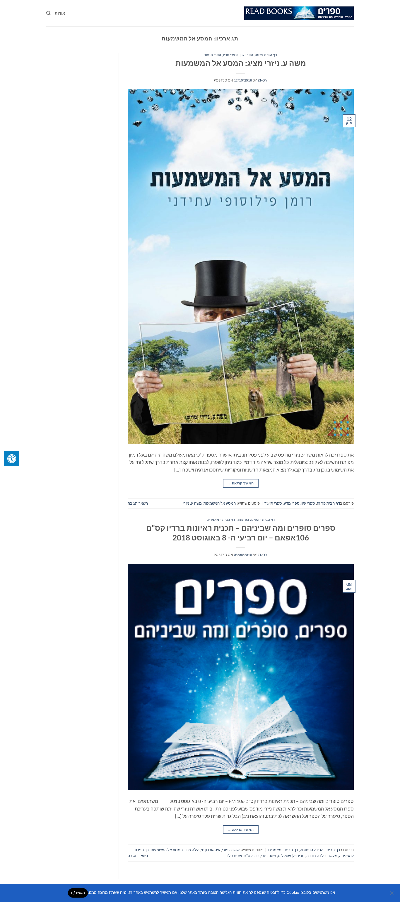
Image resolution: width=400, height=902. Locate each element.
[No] (392, 894)
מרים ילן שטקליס (291, 855)
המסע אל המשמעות (220, 503)
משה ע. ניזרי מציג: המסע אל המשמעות (240, 63)
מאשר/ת (78, 892)
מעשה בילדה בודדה (321, 855)
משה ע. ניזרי (192, 503)
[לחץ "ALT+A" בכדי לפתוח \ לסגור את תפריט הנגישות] (11, 458)
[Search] (48, 13)
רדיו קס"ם (251, 855)
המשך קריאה (241, 483)
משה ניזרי (268, 855)
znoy (262, 80)
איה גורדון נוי (210, 849)
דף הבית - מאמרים (220, 519)
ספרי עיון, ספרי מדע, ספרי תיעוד (228, 55)
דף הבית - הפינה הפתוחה (256, 519)
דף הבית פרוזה (266, 55)
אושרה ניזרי (231, 849)
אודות (60, 13)
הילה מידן (191, 849)
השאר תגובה (138, 503)
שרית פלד (234, 855)
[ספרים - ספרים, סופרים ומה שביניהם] (299, 13)
